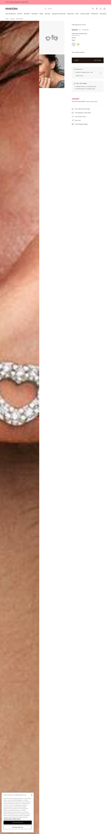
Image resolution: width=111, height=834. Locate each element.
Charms (19, 13)
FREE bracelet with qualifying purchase (17, 2)
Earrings (47, 13)
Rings (41, 13)
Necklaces (34, 13)
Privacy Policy (8, 819)
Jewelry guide (84, 13)
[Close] (32, 795)
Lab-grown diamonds (59, 13)
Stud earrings (19, 18)
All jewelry (103, 13)
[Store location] (97, 9)
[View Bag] (104, 9)
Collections (94, 13)
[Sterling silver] (73, 44)
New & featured (11, 13)
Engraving (70, 13)
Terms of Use (16, 819)
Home (7, 18)
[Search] (45, 9)
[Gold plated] (78, 44)
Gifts (77, 13)
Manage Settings (17, 827)
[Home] (12, 8)
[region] (17, 812)
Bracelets (27, 13)
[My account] (101, 9)
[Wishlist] (93, 9)
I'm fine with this (17, 822)
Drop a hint (78, 120)
